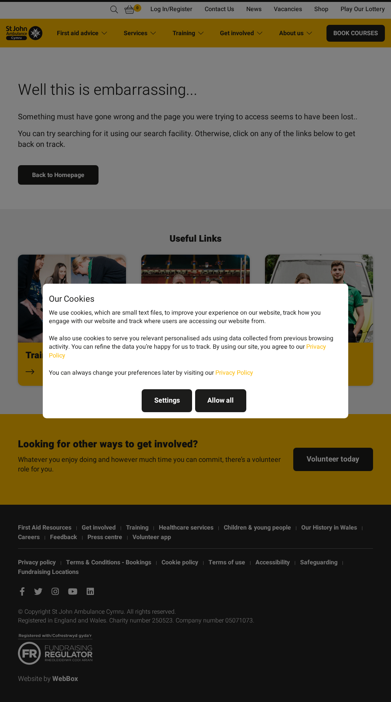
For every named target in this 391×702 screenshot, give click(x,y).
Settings (167, 400)
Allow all (220, 400)
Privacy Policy (234, 372)
